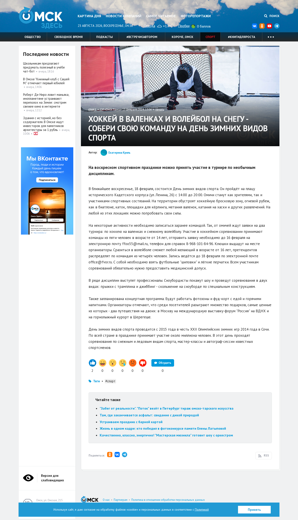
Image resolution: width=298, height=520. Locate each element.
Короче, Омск (182, 37)
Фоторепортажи (196, 16)
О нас (106, 500)
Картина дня (89, 16)
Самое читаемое (161, 16)
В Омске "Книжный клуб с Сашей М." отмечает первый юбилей (46, 81)
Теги (96, 381)
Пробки (184, 26)
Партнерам (120, 500)
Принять (254, 510)
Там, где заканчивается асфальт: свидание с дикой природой (149, 415)
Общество (32, 37)
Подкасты (104, 37)
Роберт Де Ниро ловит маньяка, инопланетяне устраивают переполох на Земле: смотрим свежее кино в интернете (46, 100)
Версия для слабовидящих (52, 478)
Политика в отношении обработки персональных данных (168, 500)
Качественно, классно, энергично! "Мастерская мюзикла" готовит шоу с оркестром (166, 435)
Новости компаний (123, 16)
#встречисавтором (142, 37)
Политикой (202, 509)
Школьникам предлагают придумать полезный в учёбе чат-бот (44, 67)
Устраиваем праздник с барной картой (131, 422)
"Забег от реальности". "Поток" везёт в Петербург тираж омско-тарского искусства (166, 408)
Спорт (210, 37)
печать (160, 109)
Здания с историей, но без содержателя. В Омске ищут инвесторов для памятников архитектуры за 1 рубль (43, 124)
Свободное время (68, 37)
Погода (149, 26)
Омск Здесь (40, 18)
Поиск (274, 16)
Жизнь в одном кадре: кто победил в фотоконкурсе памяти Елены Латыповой (163, 428)
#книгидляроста (241, 37)
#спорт (110, 381)
